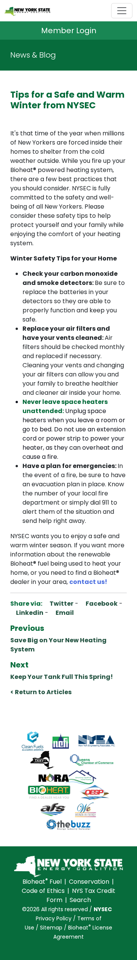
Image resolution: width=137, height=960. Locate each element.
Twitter (60, 603)
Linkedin (29, 612)
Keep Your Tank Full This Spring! (61, 676)
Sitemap (51, 927)
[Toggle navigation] (121, 10)
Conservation (89, 881)
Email (64, 612)
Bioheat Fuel (42, 881)
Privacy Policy (54, 918)
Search (80, 900)
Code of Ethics (43, 890)
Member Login (68, 30)
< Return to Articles (41, 692)
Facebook (101, 603)
